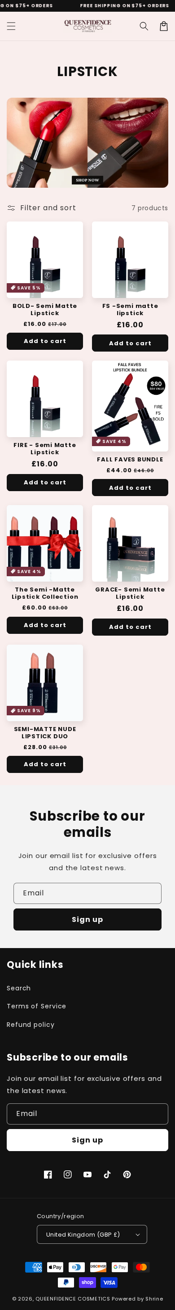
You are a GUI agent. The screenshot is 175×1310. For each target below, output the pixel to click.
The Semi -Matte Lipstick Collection (45, 593)
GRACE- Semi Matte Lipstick (130, 593)
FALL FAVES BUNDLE (130, 459)
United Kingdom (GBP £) (83, 1234)
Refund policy (31, 1024)
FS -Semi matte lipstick (130, 310)
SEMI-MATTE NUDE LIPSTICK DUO (45, 733)
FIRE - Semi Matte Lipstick (44, 449)
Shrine (154, 1298)
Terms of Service (36, 1006)
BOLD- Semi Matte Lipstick (45, 310)
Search (19, 988)
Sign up (87, 919)
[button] (11, 26)
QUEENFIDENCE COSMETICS (72, 1298)
